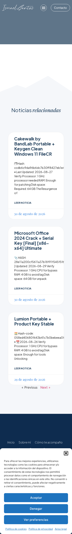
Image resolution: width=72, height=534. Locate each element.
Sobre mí (25, 442)
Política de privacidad (41, 528)
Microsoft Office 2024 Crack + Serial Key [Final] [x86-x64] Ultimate (34, 240)
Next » (45, 387)
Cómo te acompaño (49, 442)
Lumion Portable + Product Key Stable (34, 321)
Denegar (36, 509)
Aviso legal (61, 528)
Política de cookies (16, 528)
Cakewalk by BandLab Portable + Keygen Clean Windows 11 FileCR (34, 146)
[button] (66, 453)
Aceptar (36, 498)
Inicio (11, 442)
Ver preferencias (36, 520)
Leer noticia (22, 202)
